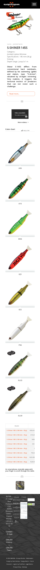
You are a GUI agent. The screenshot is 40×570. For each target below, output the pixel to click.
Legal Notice (29, 564)
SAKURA (13, 558)
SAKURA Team (9, 548)
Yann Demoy (16, 561)
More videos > (23, 122)
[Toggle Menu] (34, 4)
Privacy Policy (17, 567)
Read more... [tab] (14, 94)
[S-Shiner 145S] (20, 26)
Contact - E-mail (9, 532)
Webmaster (29, 558)
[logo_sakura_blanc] (16, 4)
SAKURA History (9, 540)
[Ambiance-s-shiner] (20, 485)
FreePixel (22, 564)
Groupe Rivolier (20, 558)
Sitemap (24, 567)
